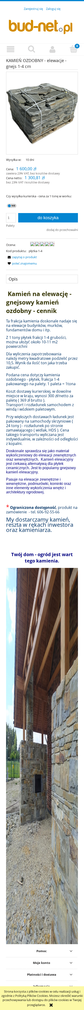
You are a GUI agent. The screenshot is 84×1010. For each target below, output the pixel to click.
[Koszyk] (73, 49)
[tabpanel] (42, 616)
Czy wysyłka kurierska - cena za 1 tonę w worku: (39, 196)
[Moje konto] (52, 49)
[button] (10, 49)
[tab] (42, 279)
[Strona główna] (42, 24)
